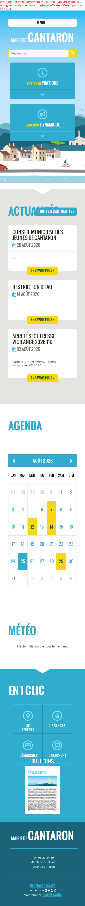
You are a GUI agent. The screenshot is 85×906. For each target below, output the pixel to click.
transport (57, 755)
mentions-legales (42, 885)
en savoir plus (42, 270)
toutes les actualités (55, 211)
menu (41, 22)
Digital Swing (52, 894)
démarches (29, 755)
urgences (57, 725)
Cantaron (42, 37)
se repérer (27, 727)
